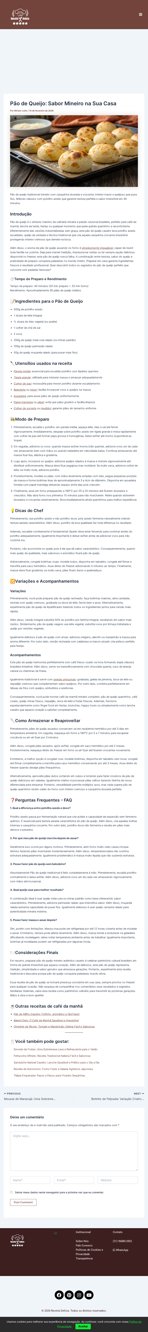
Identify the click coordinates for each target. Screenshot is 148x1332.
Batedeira (19, 389)
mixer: (34, 389)
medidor (46, 408)
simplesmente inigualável (97, 248)
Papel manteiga (23, 402)
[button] (55, 1233)
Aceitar (83, 1326)
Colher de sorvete (25, 408)
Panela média (22, 371)
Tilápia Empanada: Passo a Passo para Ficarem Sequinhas (49, 1075)
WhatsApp (121, 1250)
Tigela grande (22, 377)
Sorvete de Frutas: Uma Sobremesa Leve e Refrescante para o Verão (55, 1049)
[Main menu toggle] (140, 14)
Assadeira (20, 396)
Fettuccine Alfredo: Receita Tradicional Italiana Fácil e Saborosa (52, 1055)
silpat (40, 402)
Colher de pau (22, 383)
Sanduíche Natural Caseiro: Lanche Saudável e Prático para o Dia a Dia (56, 1062)
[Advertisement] (74, 56)
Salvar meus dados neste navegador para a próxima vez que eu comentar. (59, 1192)
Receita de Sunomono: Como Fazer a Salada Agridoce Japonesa (53, 1069)
